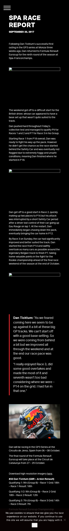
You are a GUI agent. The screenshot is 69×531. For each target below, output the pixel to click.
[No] (64, 520)
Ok (34, 525)
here (49, 474)
